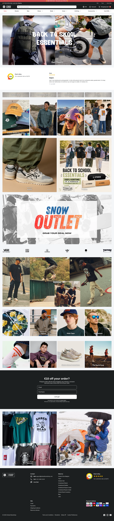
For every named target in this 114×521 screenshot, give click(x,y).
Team (102, 3)
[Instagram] (107, 515)
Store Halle (109, 3)
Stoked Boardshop (11, 515)
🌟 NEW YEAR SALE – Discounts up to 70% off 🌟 (57, 0)
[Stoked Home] (6, 7)
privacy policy (63, 400)
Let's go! (57, 396)
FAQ (97, 3)
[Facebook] (104, 515)
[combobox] (46, 7)
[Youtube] (111, 515)
